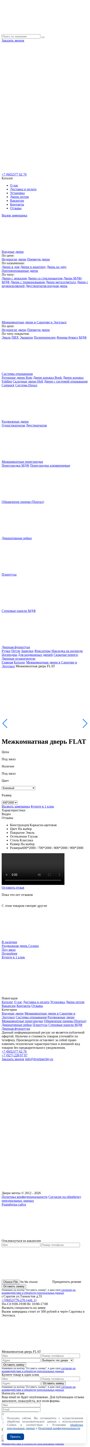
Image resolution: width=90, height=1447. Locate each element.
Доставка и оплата (23, 189)
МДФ (83, 337)
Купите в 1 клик (42, 806)
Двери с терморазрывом (27, 282)
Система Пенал (26, 385)
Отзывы (16, 208)
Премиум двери (38, 259)
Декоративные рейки (17, 1025)
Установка (17, 193)
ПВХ (15, 337)
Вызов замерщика (14, 215)
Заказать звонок (13, 40)
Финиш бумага (67, 337)
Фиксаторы (42, 651)
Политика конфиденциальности (25, 1197)
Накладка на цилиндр (67, 651)
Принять (15, 1436)
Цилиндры (9, 655)
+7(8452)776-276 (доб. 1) (19, 1300)
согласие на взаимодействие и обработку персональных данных (39, 1291)
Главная (7, 662)
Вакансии (17, 200)
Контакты (17, 204)
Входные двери (13, 1013)
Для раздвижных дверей (35, 655)
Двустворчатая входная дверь (46, 286)
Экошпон (26, 337)
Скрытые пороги (66, 655)
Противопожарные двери (20, 271)
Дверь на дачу (57, 267)
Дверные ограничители (18, 658)
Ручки (6, 651)
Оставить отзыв (13, 887)
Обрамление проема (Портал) (65, 1021)
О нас (14, 185)
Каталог (19, 662)
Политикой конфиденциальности (59, 1428)
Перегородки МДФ (15, 465)
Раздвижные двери (61, 1017)
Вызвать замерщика (16, 806)
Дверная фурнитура (16, 1028)
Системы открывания (31, 1017)
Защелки (27, 651)
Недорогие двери (14, 259)
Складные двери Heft (28, 381)
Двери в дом (10, 267)
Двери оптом (19, 197)
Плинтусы (40, 1025)
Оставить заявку (13, 1286)
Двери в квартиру (33, 267)
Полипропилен (45, 337)
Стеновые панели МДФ (65, 1025)
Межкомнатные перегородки (22, 1021)
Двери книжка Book (47, 377)
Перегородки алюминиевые (50, 465)
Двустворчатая (36, 425)
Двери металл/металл (61, 282)
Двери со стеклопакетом (45, 278)
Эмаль (6, 337)
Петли (15, 651)
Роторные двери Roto (17, 377)
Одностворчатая (13, 425)
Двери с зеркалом (14, 278)
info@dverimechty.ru (39, 1059)
